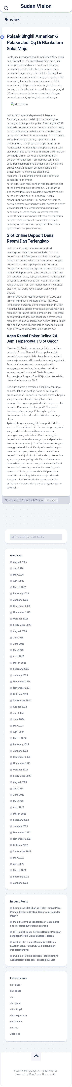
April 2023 (18, 807)
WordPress (35, 1074)
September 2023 (22, 776)
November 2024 (21, 688)
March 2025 (19, 662)
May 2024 (18, 725)
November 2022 (21, 839)
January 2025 (20, 675)
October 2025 (20, 618)
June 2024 (18, 719)
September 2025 (22, 625)
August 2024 (20, 706)
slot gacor (16, 985)
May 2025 (18, 650)
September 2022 (22, 851)
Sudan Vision (36, 6)
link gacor (15, 991)
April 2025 (18, 656)
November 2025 (21, 612)
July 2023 (18, 788)
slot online (16, 1021)
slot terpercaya (18, 1015)
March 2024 (19, 738)
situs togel (16, 1009)
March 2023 (19, 813)
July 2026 (18, 568)
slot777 (14, 1027)
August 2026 (20, 562)
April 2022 (18, 864)
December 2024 (21, 681)
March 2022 (19, 870)
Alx (54, 1074)
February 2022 (21, 876)
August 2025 (20, 631)
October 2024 (20, 694)
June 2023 (18, 794)
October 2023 (20, 769)
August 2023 (20, 782)
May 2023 (18, 801)
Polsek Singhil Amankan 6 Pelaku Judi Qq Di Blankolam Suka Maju (35, 42)
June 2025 (18, 643)
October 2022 (20, 845)
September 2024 (22, 700)
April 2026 (18, 581)
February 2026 (21, 593)
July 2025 (18, 637)
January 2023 (20, 826)
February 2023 (21, 820)
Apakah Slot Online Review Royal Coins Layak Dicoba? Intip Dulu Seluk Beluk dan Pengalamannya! (33, 946)
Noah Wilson (36, 500)
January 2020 (20, 883)
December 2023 (21, 757)
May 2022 (18, 857)
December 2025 (21, 606)
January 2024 (20, 750)
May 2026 (18, 574)
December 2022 (21, 832)
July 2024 (18, 713)
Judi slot (15, 1033)
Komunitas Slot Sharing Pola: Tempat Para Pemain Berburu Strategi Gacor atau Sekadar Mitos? (35, 912)
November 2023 (21, 763)
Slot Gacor (50, 500)
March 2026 (19, 587)
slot (12, 997)
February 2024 (21, 744)
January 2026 (20, 600)
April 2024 (18, 732)
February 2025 (21, 669)
